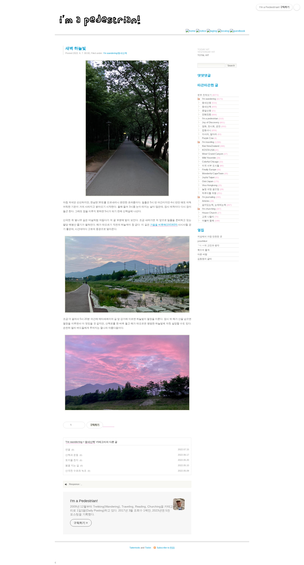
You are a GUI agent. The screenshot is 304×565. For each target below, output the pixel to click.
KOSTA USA (210, 150)
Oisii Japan (210, 181)
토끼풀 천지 (71, 460)
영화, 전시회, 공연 (214, 126)
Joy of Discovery (213, 122)
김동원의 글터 (204, 259)
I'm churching (211, 209)
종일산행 (208, 110)
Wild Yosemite (211, 157)
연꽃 (67, 449)
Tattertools (134, 547)
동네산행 (209, 103)
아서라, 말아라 (211, 134)
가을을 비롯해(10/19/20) (163, 224)
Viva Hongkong (212, 185)
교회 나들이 (210, 216)
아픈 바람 (202, 254)
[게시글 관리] (80, 425)
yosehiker (202, 241)
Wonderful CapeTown (215, 173)
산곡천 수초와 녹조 (75, 470)
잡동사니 (209, 130)
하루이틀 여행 (212, 193)
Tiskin (148, 547)
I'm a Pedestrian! (84, 501)
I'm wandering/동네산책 (115, 53)
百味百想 (209, 114)
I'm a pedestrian (213, 118)
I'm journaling (211, 197)
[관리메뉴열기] (297, 7)
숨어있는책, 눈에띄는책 (217, 205)
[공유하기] (75, 425)
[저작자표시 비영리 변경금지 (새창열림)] (108, 425)
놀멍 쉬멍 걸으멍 (213, 189)
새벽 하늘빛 (75, 48)
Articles (208, 201)
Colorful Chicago (212, 161)
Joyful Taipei (210, 177)
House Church (211, 212)
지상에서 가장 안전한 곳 (209, 236)
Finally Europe (211, 169)
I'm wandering (74, 442)
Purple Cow (209, 138)
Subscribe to (166, 547)
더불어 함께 (211, 220)
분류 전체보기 (208, 95)
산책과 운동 (71, 455)
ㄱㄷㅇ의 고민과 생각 (208, 245)
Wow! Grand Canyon (214, 154)
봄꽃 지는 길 (72, 465)
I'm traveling (211, 142)
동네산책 (90, 442)
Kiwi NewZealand (213, 146)
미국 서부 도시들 (213, 165)
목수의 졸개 (203, 250)
